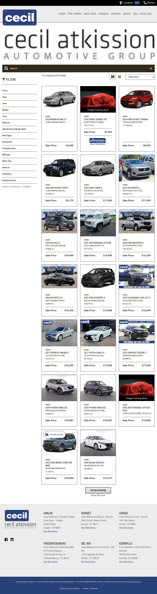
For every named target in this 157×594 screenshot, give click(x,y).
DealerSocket (90, 582)
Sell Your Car (142, 13)
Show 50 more (98, 495)
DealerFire (70, 582)
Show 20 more (98, 490)
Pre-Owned (75, 13)
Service (116, 13)
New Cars (90, 13)
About (127, 13)
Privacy (85, 589)
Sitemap (94, 589)
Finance (104, 13)
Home (62, 13)
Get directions (51, 531)
